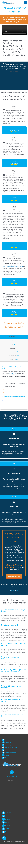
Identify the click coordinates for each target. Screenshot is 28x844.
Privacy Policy (11, 780)
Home (5, 739)
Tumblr (7, 832)
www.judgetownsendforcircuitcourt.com (13, 266)
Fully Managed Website (9, 750)
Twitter (7, 822)
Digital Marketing (8, 742)
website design (12, 373)
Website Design (7, 745)
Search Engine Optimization (10, 747)
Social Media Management (10, 752)
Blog (5, 757)
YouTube (7, 819)
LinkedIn (7, 816)
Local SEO (6, 755)
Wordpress (8, 825)
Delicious (7, 828)
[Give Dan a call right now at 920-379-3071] (4, 839)
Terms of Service (11, 779)
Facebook (8, 812)
